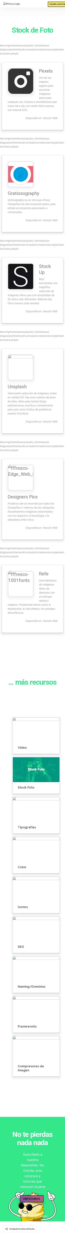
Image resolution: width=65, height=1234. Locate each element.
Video (22, 747)
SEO (21, 946)
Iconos (23, 907)
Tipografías (27, 827)
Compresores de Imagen (31, 1068)
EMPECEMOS (31, 1198)
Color (22, 867)
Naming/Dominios (32, 986)
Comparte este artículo (22, 1229)
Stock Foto (26, 787)
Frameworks (27, 1026)
